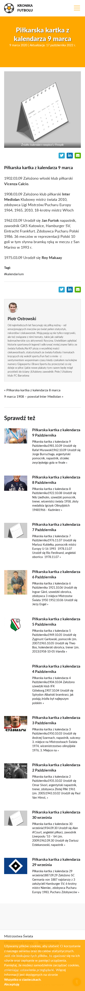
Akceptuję (11, 984)
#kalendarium (14, 274)
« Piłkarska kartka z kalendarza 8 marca (32, 390)
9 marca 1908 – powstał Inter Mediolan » (33, 396)
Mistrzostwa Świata (18, 936)
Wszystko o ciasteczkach (22, 979)
